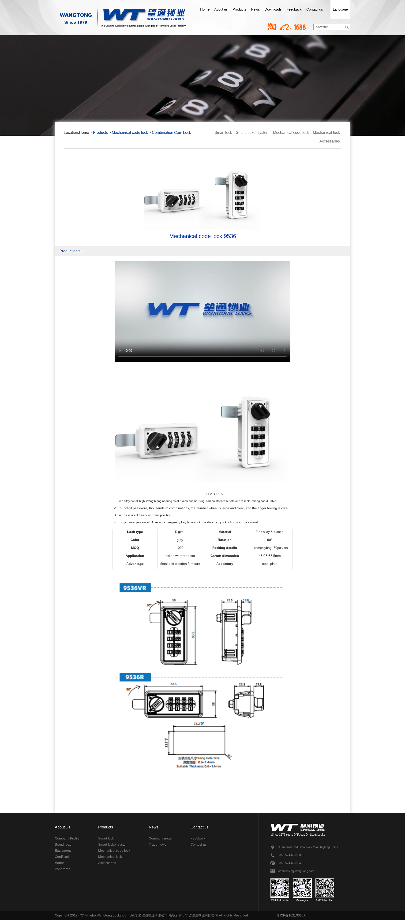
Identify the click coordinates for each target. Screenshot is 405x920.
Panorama (62, 869)
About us (221, 9)
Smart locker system (252, 133)
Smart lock (223, 133)
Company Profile (67, 838)
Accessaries (329, 141)
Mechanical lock (326, 133)
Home (205, 9)
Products (239, 9)
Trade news (157, 844)
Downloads (273, 9)
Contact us (314, 9)
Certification (63, 856)
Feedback (294, 9)
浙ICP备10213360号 (292, 915)
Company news (160, 838)
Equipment (63, 850)
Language (340, 9)
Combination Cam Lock (171, 133)
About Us (62, 827)
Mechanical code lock (130, 133)
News (255, 9)
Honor (59, 863)
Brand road (63, 844)
